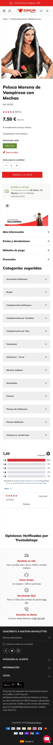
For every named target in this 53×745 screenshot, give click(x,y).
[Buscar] (41, 11)
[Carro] (47, 11)
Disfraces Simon (34, 722)
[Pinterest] (7, 205)
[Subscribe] (49, 638)
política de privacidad (24, 644)
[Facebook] (6, 651)
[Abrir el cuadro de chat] (47, 739)
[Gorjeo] (12, 651)
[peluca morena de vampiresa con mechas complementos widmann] (27, 50)
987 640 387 (39, 618)
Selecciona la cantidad (13, 160)
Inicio (5, 19)
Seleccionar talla (11, 140)
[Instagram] (18, 651)
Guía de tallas (12, 152)
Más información (18, 196)
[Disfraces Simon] (26, 11)
